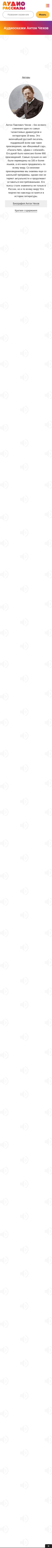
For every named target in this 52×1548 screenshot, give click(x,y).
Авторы (26, 77)
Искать (42, 14)
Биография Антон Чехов (26, 203)
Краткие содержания (26, 210)
